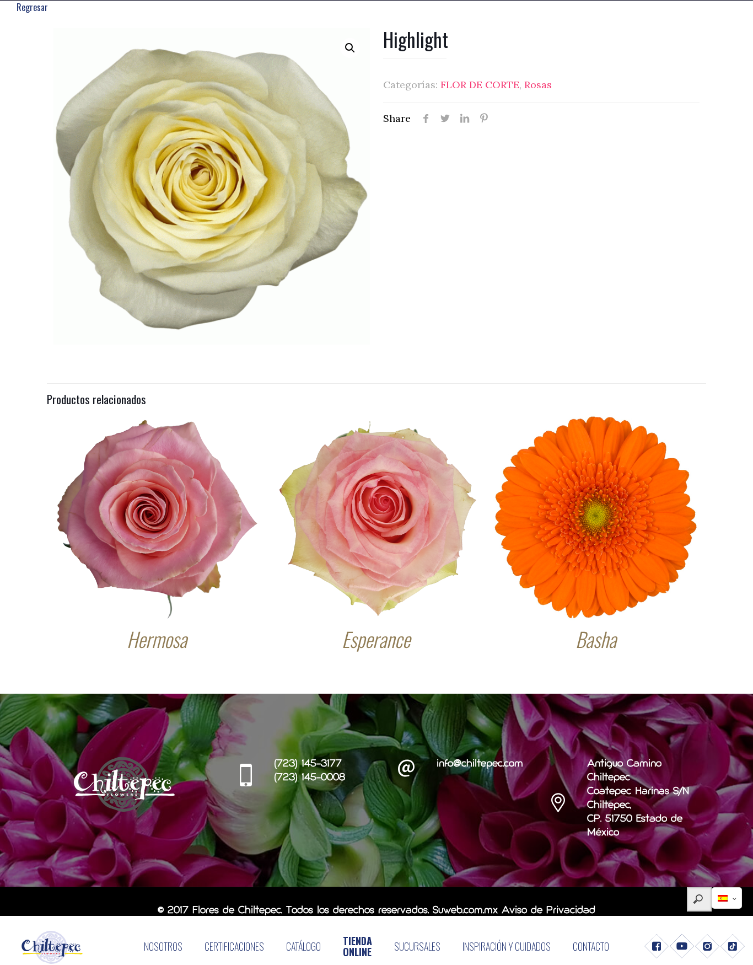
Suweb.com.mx (465, 910)
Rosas (538, 84)
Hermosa (157, 638)
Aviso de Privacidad (548, 910)
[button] (350, 48)
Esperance (376, 638)
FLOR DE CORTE (479, 84)
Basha (595, 638)
